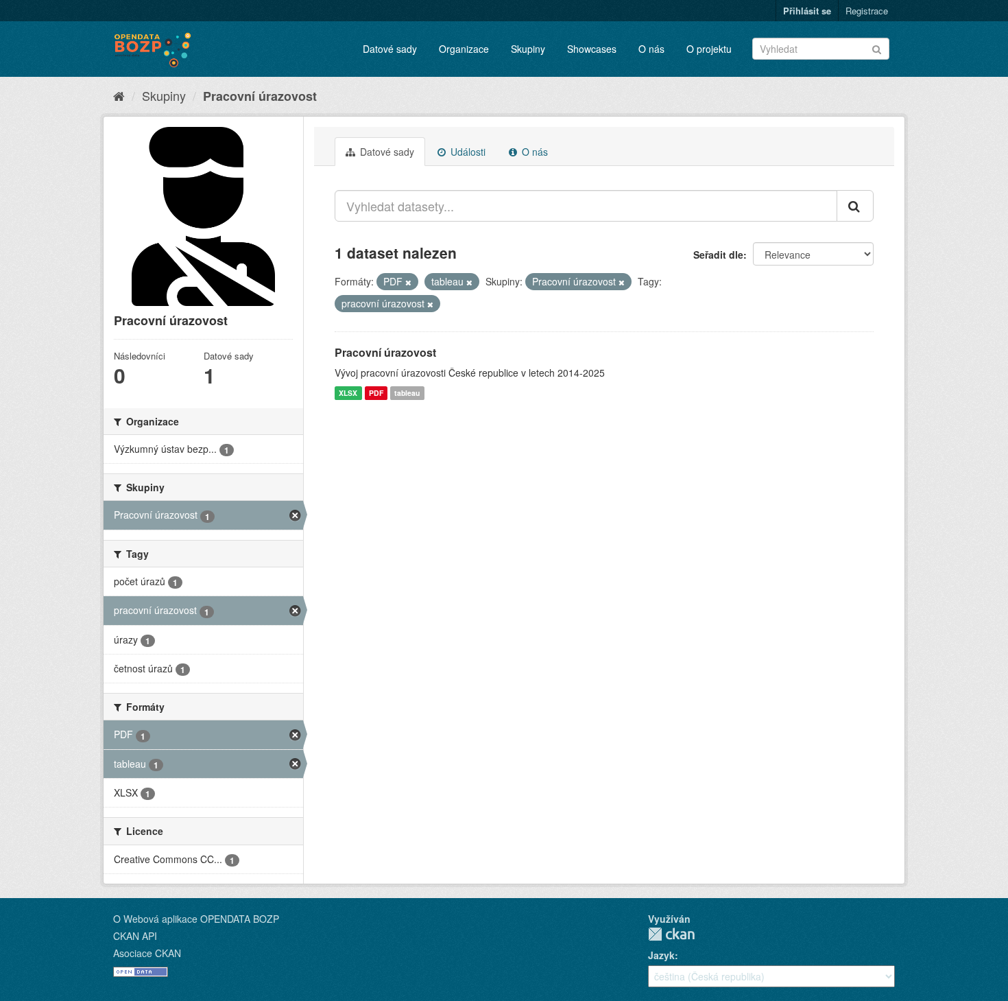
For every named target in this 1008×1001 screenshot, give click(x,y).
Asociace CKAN (147, 953)
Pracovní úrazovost (260, 96)
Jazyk (661, 955)
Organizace (464, 49)
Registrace (866, 10)
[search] (855, 206)
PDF (376, 393)
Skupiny (528, 49)
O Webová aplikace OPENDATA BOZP (196, 919)
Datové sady (390, 49)
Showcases (591, 49)
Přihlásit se (807, 10)
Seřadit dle (718, 254)
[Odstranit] (408, 281)
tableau (407, 393)
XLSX (348, 393)
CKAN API (135, 936)
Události (466, 151)
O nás (651, 49)
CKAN (671, 934)
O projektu (709, 49)
